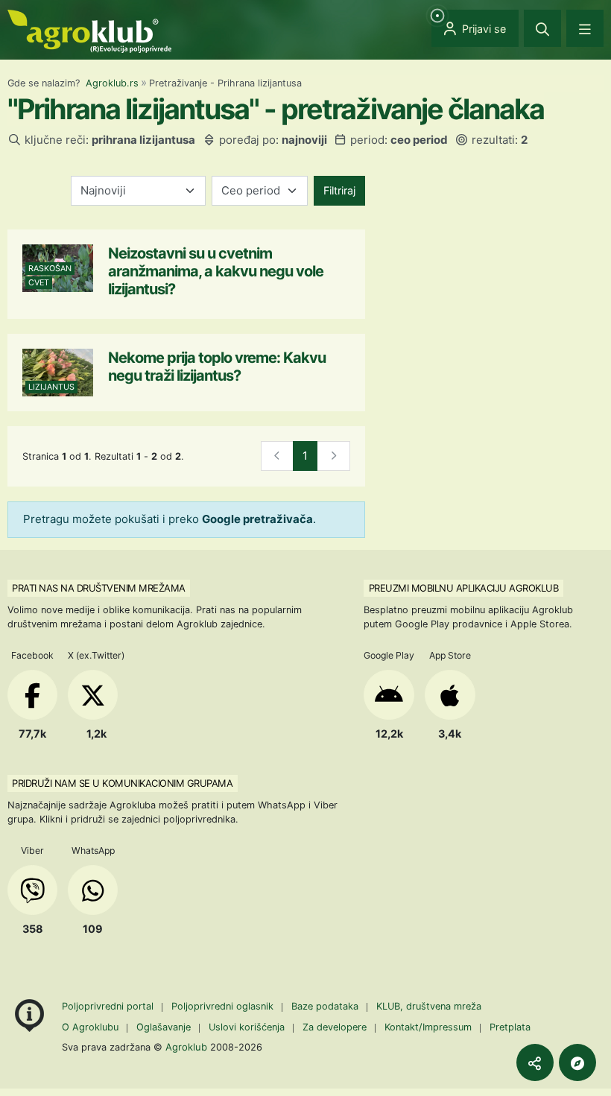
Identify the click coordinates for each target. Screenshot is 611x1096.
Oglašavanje (163, 1027)
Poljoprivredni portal (109, 1006)
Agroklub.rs (112, 83)
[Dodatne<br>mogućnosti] (577, 1062)
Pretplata (510, 1027)
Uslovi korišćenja (247, 1027)
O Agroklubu (90, 1027)
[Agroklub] (89, 30)
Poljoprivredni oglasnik (223, 1006)
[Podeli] (535, 1062)
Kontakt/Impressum (428, 1027)
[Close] (542, 28)
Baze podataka (326, 1006)
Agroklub (186, 1047)
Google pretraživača (257, 519)
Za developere (335, 1027)
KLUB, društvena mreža (428, 1006)
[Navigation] (585, 28)
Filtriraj (339, 190)
